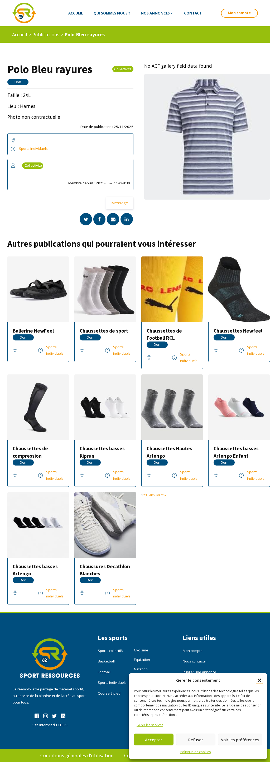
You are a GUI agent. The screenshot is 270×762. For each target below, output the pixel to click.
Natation (141, 669)
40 (151, 495)
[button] (259, 680)
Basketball (106, 661)
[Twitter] (86, 219)
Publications (45, 34)
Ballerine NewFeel (33, 331)
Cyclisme (141, 650)
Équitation (142, 659)
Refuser (195, 739)
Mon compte (239, 13)
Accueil (19, 34)
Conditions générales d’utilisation (77, 755)
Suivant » (159, 495)
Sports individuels (33, 148)
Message (119, 202)
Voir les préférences (240, 739)
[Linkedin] (126, 219)
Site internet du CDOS (50, 725)
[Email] (113, 219)
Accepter (153, 739)
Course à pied (109, 693)
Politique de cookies (195, 752)
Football (104, 672)
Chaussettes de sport (104, 331)
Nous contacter (195, 661)
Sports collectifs (110, 650)
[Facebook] (99, 219)
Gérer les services (150, 725)
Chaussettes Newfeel (238, 331)
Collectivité (123, 69)
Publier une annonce (199, 672)
